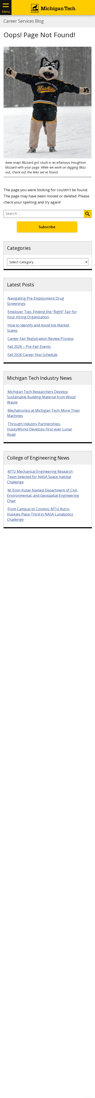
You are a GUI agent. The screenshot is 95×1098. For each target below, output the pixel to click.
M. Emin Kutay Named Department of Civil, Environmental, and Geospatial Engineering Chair (43, 495)
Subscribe (47, 226)
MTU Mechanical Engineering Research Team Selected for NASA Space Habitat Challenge (40, 476)
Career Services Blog (24, 21)
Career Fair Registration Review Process (41, 338)
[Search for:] (44, 214)
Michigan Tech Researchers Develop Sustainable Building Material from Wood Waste (41, 397)
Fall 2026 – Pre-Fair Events (29, 346)
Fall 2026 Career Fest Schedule (32, 354)
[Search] (87, 214)
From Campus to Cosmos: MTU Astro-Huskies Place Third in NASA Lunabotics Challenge (40, 514)
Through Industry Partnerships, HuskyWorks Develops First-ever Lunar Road (39, 429)
